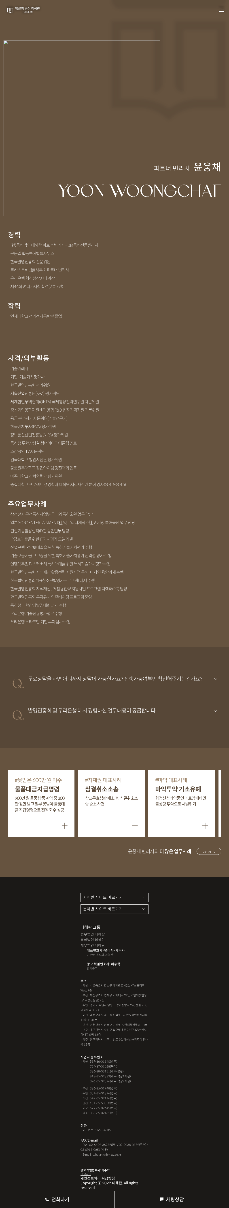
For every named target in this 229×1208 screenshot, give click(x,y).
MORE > (208, 851)
